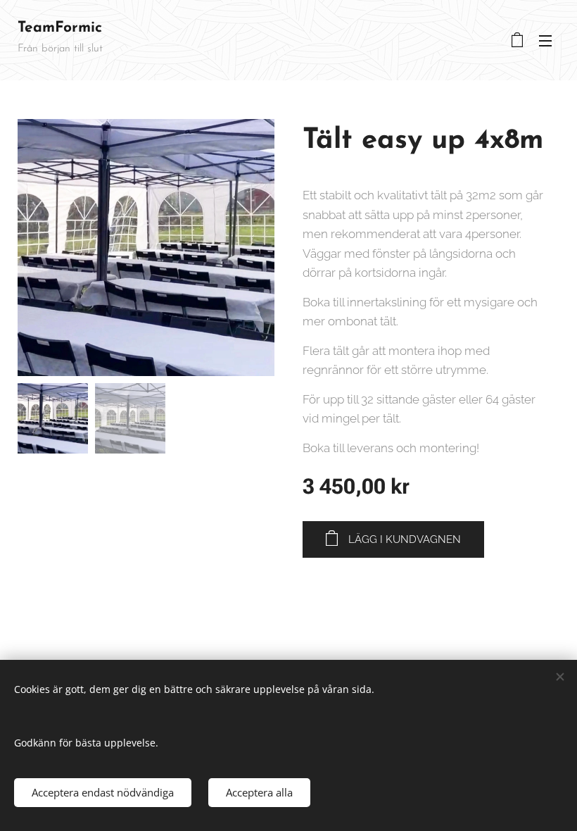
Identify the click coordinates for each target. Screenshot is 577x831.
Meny (545, 40)
